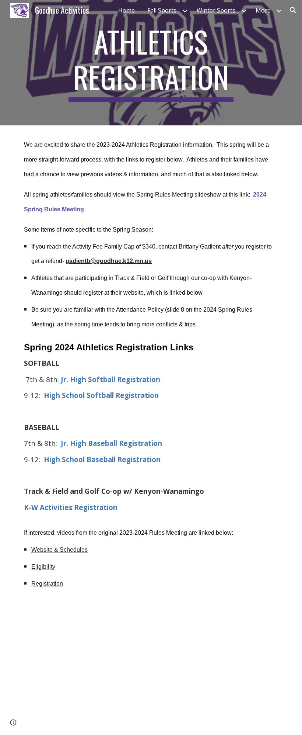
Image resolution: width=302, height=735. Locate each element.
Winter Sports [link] (216, 10)
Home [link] (126, 10)
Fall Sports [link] (161, 10)
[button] (293, 10)
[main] (151, 63)
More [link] (263, 10)
